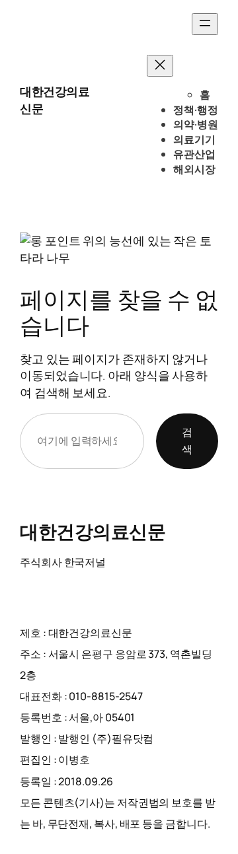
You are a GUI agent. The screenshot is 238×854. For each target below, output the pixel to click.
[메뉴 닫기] (160, 66)
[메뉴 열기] (205, 24)
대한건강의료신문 (92, 531)
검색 (187, 440)
